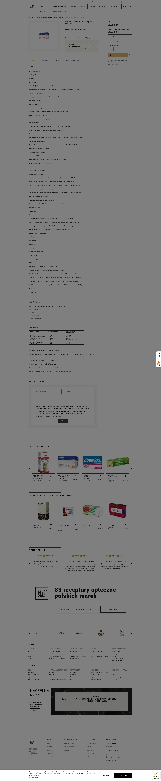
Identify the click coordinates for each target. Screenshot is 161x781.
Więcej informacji (34, 777)
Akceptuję (123, 775)
